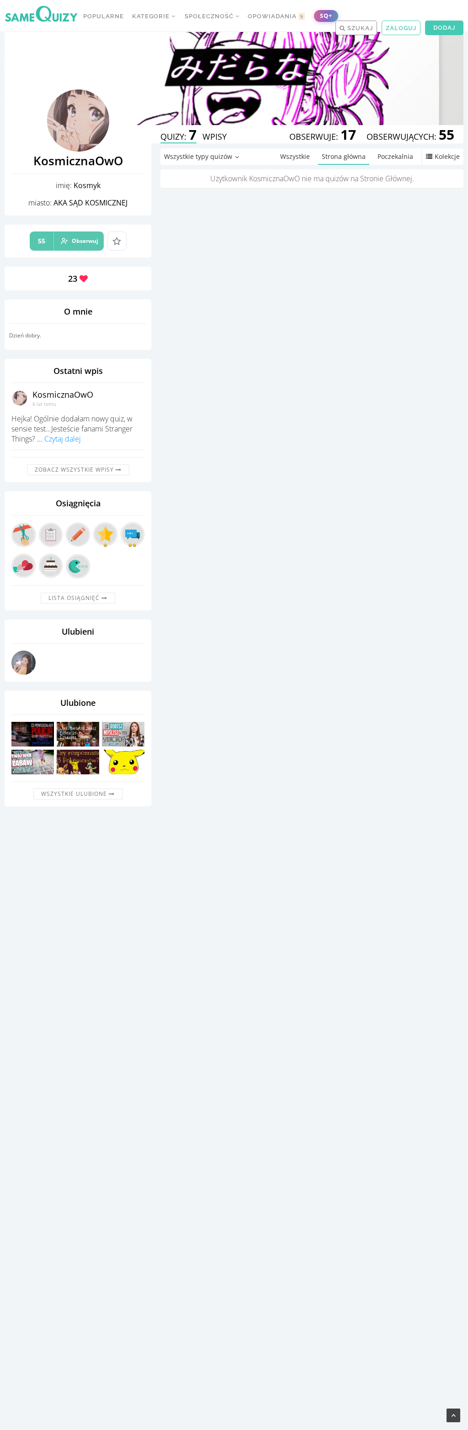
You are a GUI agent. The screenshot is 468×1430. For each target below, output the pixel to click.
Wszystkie (295, 156)
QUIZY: (178, 136)
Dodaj (444, 27)
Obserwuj (68, 241)
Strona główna (344, 156)
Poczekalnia (395, 156)
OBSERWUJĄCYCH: (410, 136)
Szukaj (359, 28)
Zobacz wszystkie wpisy (75, 469)
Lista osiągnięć (74, 598)
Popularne (103, 16)
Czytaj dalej (62, 439)
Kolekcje (447, 156)
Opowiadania (275, 16)
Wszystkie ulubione (75, 794)
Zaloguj (401, 28)
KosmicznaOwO (62, 394)
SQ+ (326, 16)
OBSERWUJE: (322, 136)
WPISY (214, 136)
